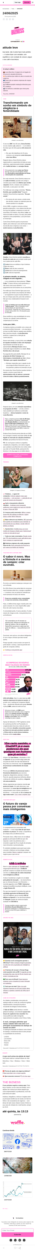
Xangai (6, 1044)
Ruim (23, 1061)
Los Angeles (7, 1038)
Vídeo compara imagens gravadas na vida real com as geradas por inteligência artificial (17, 965)
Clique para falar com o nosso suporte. (14, 1073)
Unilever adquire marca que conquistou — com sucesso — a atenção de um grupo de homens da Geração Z (17, 498)
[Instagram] (24, 1240)
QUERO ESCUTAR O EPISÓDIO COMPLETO (17, 455)
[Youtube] (20, 1240)
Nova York (7, 1040)
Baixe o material (17, 852)
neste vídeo (17, 734)
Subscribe (26, 2)
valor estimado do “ (14, 866)
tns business (6, 8)
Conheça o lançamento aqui (13, 650)
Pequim (6, 1042)
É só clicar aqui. (26, 1076)
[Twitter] (11, 1240)
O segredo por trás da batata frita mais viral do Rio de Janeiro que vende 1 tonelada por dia (17, 974)
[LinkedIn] (15, 1240)
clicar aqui (14, 451)
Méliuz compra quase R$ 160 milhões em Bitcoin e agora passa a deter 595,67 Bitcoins (16, 514)
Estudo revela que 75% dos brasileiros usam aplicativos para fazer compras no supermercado (17, 538)
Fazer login (18, 2)
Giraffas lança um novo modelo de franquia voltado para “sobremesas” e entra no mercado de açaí (17, 531)
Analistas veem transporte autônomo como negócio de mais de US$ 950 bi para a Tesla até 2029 (17, 507)
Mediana (17, 1061)
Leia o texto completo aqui (22, 794)
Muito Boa (6, 1061)
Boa (11, 1061)
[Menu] (33, 2)
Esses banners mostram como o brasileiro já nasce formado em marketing (16, 981)
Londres (6, 1036)
